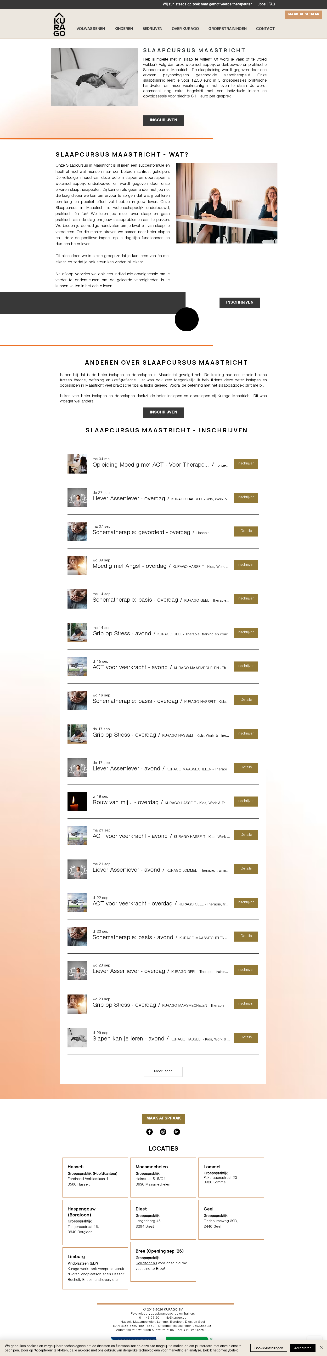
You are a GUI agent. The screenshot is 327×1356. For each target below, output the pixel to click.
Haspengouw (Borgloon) (82, 1212)
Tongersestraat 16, (83, 1227)
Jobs (262, 4)
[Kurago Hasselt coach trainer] (177, 1132)
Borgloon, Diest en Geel (187, 1322)
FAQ (272, 4)
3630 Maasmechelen (153, 1185)
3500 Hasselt (79, 1185)
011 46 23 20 (149, 1318)
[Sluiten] (321, 1348)
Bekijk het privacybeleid (220, 1350)
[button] (151, 465)
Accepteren (302, 1347)
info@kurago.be (175, 1318)
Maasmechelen (152, 1167)
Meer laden (163, 1072)
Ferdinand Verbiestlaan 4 (88, 1179)
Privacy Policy (164, 1330)
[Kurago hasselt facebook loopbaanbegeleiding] (149, 1132)
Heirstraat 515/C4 (150, 1179)
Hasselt (126, 1322)
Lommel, (163, 1322)
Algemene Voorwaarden (133, 1330)
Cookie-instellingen (268, 1347)
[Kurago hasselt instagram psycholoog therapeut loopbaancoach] (163, 1132)
